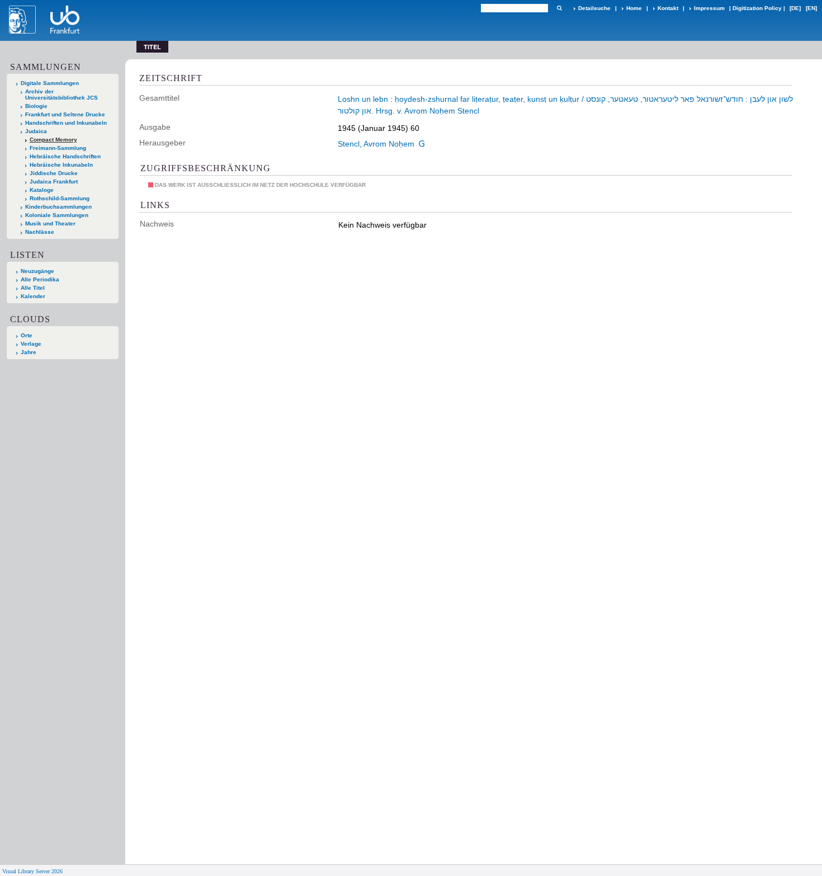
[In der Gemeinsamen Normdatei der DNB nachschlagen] (422, 143)
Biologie (36, 106)
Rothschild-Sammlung (59, 198)
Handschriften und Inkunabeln (66, 123)
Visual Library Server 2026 (32, 871)
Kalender (33, 296)
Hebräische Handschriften (65, 156)
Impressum (709, 8)
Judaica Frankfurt (54, 181)
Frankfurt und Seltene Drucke (65, 114)
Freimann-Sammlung (58, 148)
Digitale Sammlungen (50, 83)
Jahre (28, 352)
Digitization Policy (757, 8)
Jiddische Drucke (54, 173)
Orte (26, 335)
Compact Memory (53, 139)
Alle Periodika (40, 279)
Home (634, 8)
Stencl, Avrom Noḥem (376, 143)
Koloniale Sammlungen (56, 215)
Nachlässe (39, 232)
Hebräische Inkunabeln (61, 165)
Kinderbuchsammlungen (58, 207)
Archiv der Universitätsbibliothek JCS (61, 94)
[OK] (559, 8)
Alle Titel (33, 288)
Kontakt (668, 8)
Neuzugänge (37, 271)
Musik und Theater (50, 223)
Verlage (31, 344)
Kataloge (42, 190)
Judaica (36, 131)
